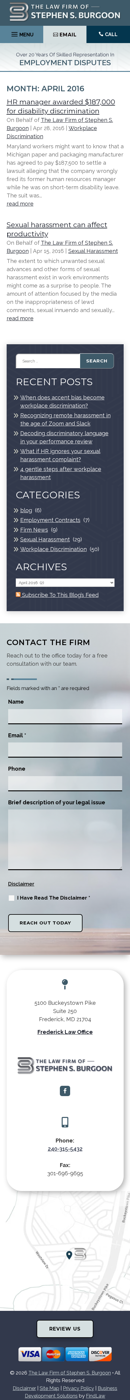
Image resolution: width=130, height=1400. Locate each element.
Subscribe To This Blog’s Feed (60, 595)
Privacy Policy (78, 1388)
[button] (22, 33)
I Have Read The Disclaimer (53, 897)
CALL (111, 34)
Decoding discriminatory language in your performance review (64, 437)
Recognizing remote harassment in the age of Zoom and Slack (65, 419)
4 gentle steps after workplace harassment (60, 473)
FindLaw (95, 1396)
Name (16, 701)
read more (20, 203)
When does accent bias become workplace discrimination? (62, 401)
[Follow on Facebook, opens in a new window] (65, 1091)
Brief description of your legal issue (56, 802)
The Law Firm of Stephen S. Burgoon (69, 1373)
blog (26, 510)
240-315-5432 (65, 1149)
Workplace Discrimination (53, 549)
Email (17, 735)
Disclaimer (21, 884)
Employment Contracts (50, 520)
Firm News (34, 530)
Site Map (49, 1388)
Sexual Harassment (93, 251)
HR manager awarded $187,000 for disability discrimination (61, 106)
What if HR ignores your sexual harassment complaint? (60, 455)
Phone (16, 769)
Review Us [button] (65, 1329)
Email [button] (68, 35)
